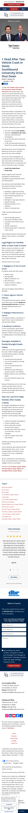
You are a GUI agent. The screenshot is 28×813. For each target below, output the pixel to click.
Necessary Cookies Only (9, 808)
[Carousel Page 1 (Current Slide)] (10, 570)
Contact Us (14, 9)
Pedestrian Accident (8, 507)
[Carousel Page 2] (14, 570)
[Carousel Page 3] (17, 570)
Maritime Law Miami (8, 502)
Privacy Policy (14, 738)
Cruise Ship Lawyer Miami (10, 499)
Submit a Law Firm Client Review (14, 583)
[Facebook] (17, 715)
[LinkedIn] (10, 715)
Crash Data (5, 497)
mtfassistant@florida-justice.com (13, 692)
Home (4, 9)
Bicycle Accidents (7, 487)
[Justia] (21, 715)
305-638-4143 (11, 690)
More (23, 9)
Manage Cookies (18, 763)
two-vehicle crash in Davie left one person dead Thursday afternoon (13, 90)
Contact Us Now (14, 665)
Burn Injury (5, 492)
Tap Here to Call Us (14, 4)
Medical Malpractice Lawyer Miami (12, 504)
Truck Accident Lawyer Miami (11, 514)
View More (14, 577)
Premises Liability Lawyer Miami (12, 512)
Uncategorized (6, 516)
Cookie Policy (7, 763)
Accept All (9, 804)
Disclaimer (14, 736)
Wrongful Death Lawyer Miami (12, 471)
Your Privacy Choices (12, 761)
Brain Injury (5, 490)
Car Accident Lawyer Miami (17, 466)
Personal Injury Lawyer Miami (11, 469)
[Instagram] (6, 715)
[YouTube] (14, 715)
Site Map (14, 741)
